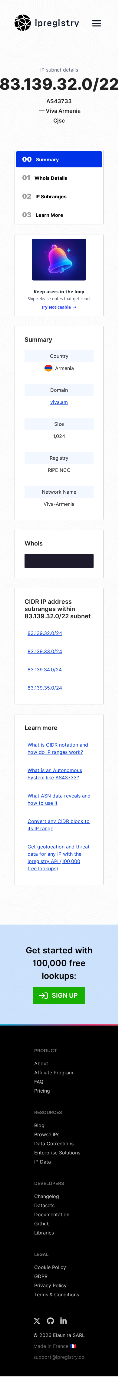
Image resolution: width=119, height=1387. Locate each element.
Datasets (44, 1205)
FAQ (38, 1082)
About (41, 1063)
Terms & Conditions (56, 1294)
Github (42, 1224)
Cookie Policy (50, 1267)
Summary (40, 159)
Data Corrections (54, 1143)
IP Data (42, 1162)
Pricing (42, 1091)
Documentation (51, 1214)
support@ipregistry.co (58, 1357)
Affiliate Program (53, 1073)
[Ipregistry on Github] (51, 1323)
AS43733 (59, 101)
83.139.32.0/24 (45, 633)
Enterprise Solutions (57, 1153)
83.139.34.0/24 (45, 670)
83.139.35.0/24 (45, 688)
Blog (39, 1125)
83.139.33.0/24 (45, 651)
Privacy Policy (50, 1285)
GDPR (41, 1276)
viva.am (59, 402)
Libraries (44, 1233)
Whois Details (44, 178)
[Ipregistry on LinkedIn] (63, 1323)
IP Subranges (44, 196)
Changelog (46, 1196)
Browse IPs (46, 1134)
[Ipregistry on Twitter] (37, 1323)
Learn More (42, 215)
